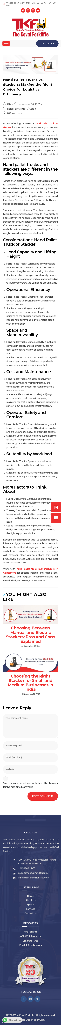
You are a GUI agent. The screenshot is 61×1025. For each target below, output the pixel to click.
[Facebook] (23, 10)
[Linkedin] (33, 10)
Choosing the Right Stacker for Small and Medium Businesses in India (30, 683)
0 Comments (14, 113)
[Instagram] (28, 10)
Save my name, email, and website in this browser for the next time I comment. (30, 785)
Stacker (33, 108)
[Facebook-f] (24, 999)
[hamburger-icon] (6, 43)
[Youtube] (38, 10)
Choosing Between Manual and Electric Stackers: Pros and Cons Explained (30, 635)
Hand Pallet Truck (16, 108)
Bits (9, 104)
